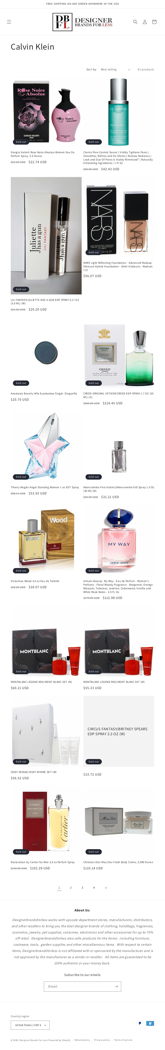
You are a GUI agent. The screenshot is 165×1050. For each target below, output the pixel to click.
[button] (9, 22)
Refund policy (82, 1039)
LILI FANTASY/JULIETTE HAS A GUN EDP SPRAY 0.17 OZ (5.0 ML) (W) (45, 301)
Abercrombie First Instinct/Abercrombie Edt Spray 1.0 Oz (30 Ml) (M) (118, 489)
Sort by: (91, 69)
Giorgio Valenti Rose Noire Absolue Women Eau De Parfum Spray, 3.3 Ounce (42, 154)
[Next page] (105, 887)
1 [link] (59, 887)
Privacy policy (102, 1039)
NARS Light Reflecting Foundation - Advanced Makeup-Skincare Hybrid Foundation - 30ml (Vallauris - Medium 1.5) (118, 266)
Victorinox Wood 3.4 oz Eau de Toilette (35, 581)
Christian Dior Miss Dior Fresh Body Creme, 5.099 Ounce (118, 862)
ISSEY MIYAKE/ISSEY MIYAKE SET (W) (34, 772)
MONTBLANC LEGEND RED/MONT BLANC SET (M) (41, 682)
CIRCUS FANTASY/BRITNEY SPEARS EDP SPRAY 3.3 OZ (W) (117, 731)
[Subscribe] (116, 987)
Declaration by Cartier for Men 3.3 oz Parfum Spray (43, 862)
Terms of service (123, 1039)
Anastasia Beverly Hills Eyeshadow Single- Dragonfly (44, 393)
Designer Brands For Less (34, 1040)
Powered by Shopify (59, 1040)
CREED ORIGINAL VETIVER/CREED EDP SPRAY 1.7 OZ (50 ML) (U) (118, 395)
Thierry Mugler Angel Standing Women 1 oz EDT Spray (45, 487)
